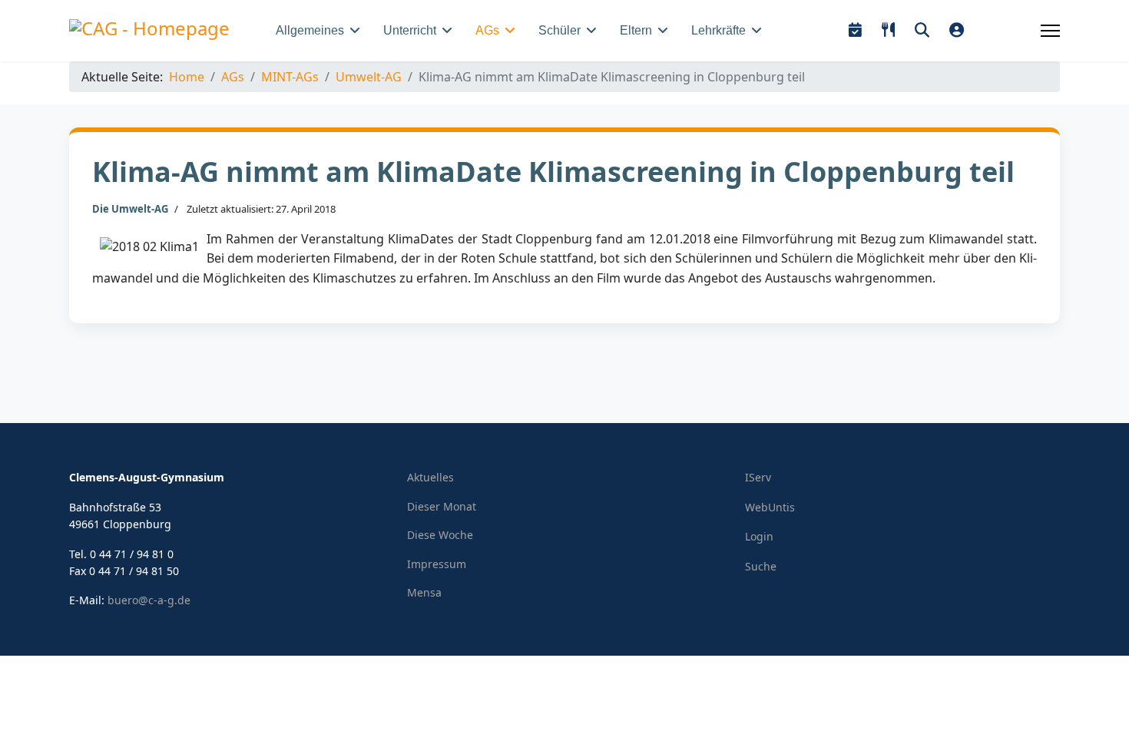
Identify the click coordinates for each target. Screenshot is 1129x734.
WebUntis (770, 507)
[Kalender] (855, 30)
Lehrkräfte (718, 30)
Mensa (424, 592)
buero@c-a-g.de (149, 600)
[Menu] (1050, 30)
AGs (487, 30)
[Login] (956, 30)
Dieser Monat (441, 506)
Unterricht (409, 30)
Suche (760, 566)
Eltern (636, 30)
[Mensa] (888, 30)
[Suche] (922, 30)
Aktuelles (430, 477)
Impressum (436, 564)
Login (759, 536)
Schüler (559, 30)
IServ (758, 477)
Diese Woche (440, 534)
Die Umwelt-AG (130, 209)
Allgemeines (310, 30)
